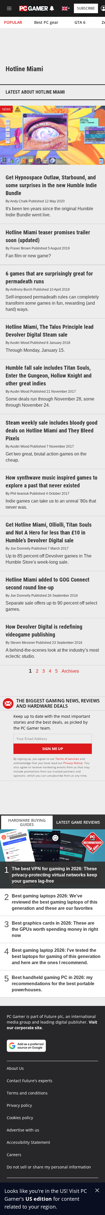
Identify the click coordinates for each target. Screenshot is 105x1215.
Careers (14, 1154)
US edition (38, 1198)
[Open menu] (9, 8)
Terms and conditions (27, 1093)
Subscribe (86, 8)
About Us (15, 1068)
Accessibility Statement (28, 1142)
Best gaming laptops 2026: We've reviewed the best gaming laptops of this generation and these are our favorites (54, 902)
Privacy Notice (73, 763)
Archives (70, 671)
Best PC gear (46, 22)
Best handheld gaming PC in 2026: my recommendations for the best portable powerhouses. (53, 983)
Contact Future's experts (29, 1080)
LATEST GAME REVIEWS (78, 822)
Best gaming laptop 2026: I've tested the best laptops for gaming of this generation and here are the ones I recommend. (56, 956)
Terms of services (67, 759)
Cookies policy (20, 1117)
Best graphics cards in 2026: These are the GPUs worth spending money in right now (55, 929)
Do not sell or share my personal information (49, 1167)
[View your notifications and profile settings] (51, 8)
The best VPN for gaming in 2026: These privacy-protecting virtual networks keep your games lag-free (54, 874)
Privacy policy (19, 1105)
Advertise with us (23, 1130)
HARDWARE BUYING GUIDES (27, 822)
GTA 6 (79, 22)
